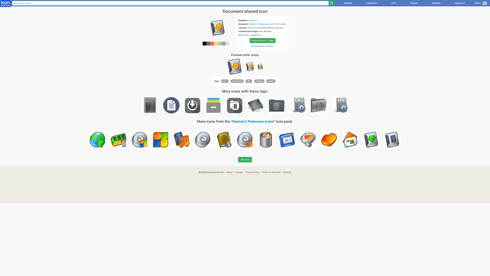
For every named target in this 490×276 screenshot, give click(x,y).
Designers (460, 3)
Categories (371, 3)
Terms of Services (271, 172)
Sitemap (287, 172)
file (248, 81)
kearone (253, 20)
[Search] (331, 3)
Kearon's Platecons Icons (261, 24)
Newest (348, 3)
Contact (239, 172)
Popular (414, 3)
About (229, 172)
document (237, 81)
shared (259, 81)
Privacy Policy (252, 172)
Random (436, 3)
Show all (245, 159)
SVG (393, 3)
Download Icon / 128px (262, 40)
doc (225, 81)
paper (271, 81)
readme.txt (255, 35)
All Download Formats (262, 46)
